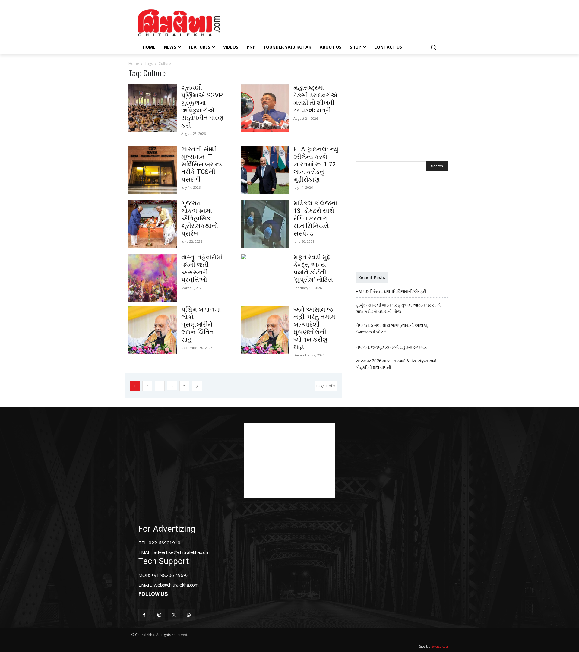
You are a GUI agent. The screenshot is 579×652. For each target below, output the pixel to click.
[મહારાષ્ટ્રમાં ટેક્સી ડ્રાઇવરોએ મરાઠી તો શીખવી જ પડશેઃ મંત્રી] (265, 108)
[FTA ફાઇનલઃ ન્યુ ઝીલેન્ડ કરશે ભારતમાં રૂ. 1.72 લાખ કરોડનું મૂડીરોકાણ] (265, 170)
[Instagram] (159, 615)
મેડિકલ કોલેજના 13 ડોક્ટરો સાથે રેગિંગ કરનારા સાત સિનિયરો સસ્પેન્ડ (315, 218)
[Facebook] (144, 615)
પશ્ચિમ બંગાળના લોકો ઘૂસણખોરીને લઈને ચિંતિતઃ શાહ (201, 324)
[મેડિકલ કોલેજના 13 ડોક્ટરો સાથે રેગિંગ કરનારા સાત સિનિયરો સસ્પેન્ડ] (265, 224)
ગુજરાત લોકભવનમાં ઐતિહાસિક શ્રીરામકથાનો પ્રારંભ (199, 218)
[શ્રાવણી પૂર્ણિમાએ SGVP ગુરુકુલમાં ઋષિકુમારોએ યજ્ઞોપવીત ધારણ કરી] (152, 108)
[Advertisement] (340, 22)
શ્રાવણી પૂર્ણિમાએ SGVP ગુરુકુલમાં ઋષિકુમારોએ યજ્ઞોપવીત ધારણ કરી (202, 106)
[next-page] (197, 386)
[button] (433, 47)
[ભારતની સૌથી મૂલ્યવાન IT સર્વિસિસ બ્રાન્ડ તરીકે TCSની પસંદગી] (152, 170)
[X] (174, 615)
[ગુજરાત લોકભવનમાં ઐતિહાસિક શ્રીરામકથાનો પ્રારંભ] (152, 224)
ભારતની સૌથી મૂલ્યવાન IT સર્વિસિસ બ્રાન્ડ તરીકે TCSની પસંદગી (201, 164)
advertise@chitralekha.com (182, 552)
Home (133, 63)
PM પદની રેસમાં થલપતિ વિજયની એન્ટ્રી (391, 291)
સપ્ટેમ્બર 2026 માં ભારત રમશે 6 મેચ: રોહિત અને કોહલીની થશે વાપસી (396, 364)
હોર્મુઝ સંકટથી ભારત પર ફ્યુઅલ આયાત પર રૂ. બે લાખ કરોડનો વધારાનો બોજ (398, 308)
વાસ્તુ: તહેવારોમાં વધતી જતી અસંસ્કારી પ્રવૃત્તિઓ (201, 268)
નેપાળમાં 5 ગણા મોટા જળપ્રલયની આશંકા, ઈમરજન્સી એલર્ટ (392, 328)
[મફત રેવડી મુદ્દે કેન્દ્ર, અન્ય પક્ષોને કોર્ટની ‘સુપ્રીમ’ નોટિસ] (265, 278)
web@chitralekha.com (176, 585)
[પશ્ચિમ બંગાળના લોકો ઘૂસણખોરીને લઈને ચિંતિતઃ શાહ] (152, 330)
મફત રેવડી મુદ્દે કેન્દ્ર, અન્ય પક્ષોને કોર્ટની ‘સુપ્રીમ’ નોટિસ (313, 268)
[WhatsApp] (189, 615)
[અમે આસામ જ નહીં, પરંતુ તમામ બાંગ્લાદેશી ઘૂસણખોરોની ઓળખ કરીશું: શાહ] (265, 330)
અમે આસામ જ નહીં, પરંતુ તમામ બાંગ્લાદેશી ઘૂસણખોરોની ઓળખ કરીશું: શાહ (314, 328)
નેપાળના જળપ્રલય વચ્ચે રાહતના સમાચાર (391, 347)
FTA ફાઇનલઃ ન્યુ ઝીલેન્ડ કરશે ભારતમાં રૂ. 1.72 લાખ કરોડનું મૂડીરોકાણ (315, 164)
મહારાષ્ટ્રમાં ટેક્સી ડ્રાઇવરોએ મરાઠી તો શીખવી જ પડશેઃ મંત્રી (315, 99)
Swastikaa (439, 646)
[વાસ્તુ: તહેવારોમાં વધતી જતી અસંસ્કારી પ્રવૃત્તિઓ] (152, 278)
